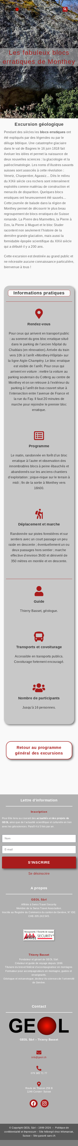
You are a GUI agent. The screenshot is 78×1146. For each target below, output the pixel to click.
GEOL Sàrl (39, 899)
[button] (42, 8)
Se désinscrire (39, 873)
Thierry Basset (39, 954)
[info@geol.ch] (39, 1052)
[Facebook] (34, 1103)
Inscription (39, 811)
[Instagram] (45, 1103)
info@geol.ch (39, 1057)
